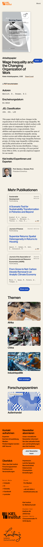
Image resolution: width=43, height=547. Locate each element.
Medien (5, 441)
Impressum (26, 461)
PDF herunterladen (11, 84)
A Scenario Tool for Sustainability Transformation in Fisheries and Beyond (24, 209)
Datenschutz (27, 468)
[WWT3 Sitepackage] (9, 3)
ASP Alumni (6, 446)
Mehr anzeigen (24, 379)
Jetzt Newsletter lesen (32, 452)
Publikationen (7, 469)
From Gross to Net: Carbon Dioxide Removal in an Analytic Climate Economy (22, 272)
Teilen (36, 61)
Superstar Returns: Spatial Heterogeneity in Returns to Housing (23, 239)
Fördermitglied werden (10, 444)
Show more (24, 289)
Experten (5, 437)
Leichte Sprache (28, 463)
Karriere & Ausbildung (10, 439)
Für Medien (28, 483)
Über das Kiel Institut (10, 464)
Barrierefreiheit (28, 465)
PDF (38, 221)
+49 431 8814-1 (29, 489)
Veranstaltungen (8, 471)
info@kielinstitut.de (31, 492)
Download (29, 76)
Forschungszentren (9, 467)
